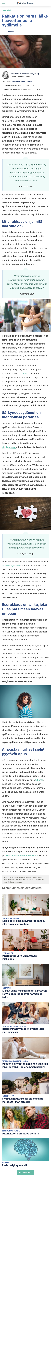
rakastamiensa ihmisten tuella (21, 855)
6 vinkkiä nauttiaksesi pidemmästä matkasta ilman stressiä (22, 1100)
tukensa (39, 780)
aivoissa (25, 373)
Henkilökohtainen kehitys (14, 1026)
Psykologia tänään (11, 918)
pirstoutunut (9, 447)
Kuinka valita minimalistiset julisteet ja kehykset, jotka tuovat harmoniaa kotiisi (24, 994)
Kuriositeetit (8, 1096)
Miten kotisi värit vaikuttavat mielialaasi (19, 957)
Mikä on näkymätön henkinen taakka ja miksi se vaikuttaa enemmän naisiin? (25, 1065)
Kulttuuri (6, 988)
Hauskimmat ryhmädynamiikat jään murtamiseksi (23, 1030)
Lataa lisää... (25, 1172)
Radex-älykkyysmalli (14, 1165)
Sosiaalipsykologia (11, 1131)
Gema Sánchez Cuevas (21, 77)
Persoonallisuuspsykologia (15, 1061)
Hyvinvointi (6, 10)
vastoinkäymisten (11, 565)
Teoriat (5, 1163)
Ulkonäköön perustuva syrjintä (20, 1133)
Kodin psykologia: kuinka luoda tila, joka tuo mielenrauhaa (23, 922)
